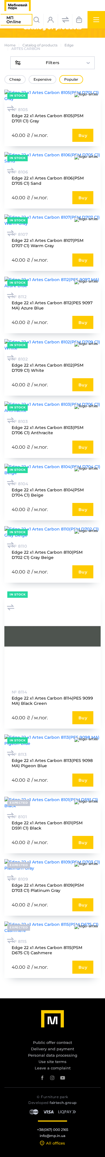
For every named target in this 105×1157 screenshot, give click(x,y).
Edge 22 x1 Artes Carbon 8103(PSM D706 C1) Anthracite (47, 430)
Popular (71, 79)
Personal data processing (52, 1055)
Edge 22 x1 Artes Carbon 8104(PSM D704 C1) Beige (48, 492)
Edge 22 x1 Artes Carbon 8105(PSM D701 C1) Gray (47, 118)
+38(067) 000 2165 (52, 1129)
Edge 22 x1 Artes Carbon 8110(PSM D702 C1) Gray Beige (47, 555)
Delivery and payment (52, 1048)
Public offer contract (52, 1042)
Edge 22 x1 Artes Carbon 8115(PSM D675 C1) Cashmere (47, 950)
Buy (82, 135)
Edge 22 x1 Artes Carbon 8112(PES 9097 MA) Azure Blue (52, 305)
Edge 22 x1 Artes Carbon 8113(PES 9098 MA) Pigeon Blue (52, 763)
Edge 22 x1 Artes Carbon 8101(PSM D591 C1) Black (47, 825)
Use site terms (52, 1061)
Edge (69, 45)
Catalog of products (39, 45)
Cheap (15, 79)
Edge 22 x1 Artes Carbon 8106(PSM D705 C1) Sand (48, 180)
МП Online (16, 20)
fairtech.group (63, 1102)
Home (9, 45)
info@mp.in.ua (52, 1136)
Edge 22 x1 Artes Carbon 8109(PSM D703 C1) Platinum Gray (48, 888)
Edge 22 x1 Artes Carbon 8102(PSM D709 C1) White (47, 368)
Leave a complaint (53, 1068)
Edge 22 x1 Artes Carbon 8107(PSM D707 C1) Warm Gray (47, 243)
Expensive (42, 79)
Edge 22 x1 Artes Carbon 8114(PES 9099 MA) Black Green (52, 701)
